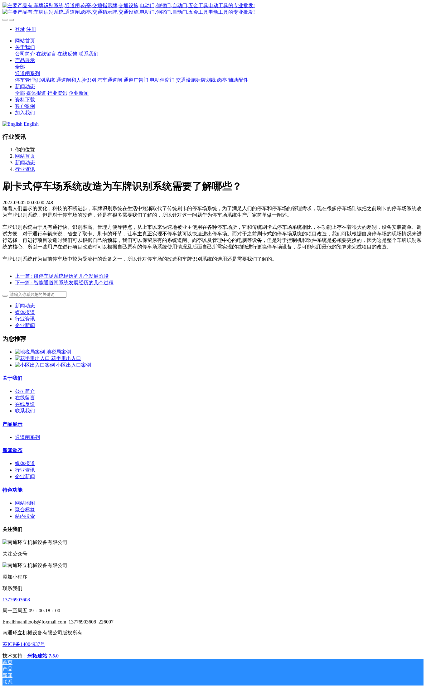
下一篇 (64, 282)
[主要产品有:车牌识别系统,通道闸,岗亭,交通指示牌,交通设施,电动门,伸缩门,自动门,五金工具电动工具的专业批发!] (213, 9)
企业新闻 (25, 325)
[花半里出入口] (33, 358)
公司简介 (25, 391)
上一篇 (62, 276)
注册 (31, 29)
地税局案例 (58, 351)
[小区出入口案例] (35, 365)
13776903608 (16, 599)
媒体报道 (25, 312)
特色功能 (12, 490)
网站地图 (25, 503)
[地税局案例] (30, 351)
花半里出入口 (66, 358)
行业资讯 (25, 169)
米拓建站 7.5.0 (43, 655)
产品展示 (12, 424)
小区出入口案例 (73, 365)
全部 (20, 67)
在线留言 (25, 397)
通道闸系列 (27, 437)
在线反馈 (25, 404)
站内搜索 (25, 516)
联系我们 (25, 410)
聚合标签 (25, 509)
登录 (20, 29)
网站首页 (25, 40)
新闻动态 (25, 162)
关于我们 (12, 378)
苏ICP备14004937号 (23, 644)
